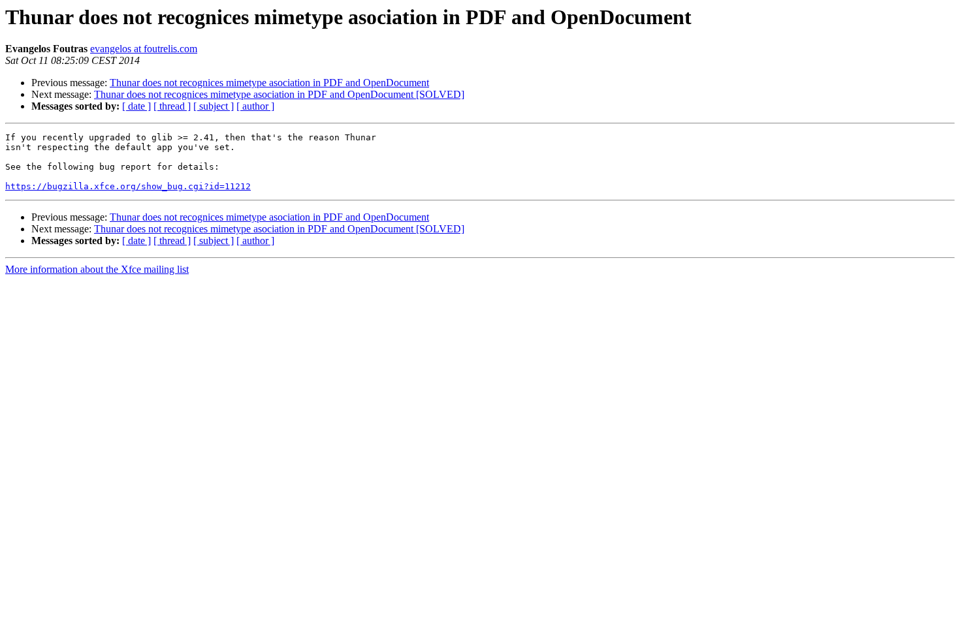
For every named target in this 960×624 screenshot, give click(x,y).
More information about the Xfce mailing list (97, 269)
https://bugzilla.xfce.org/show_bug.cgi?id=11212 (128, 186)
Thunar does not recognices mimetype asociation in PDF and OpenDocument (269, 82)
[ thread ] (172, 106)
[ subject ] (213, 106)
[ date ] (136, 106)
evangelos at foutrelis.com (143, 48)
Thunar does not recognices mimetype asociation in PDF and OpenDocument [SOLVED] (279, 94)
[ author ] (255, 106)
